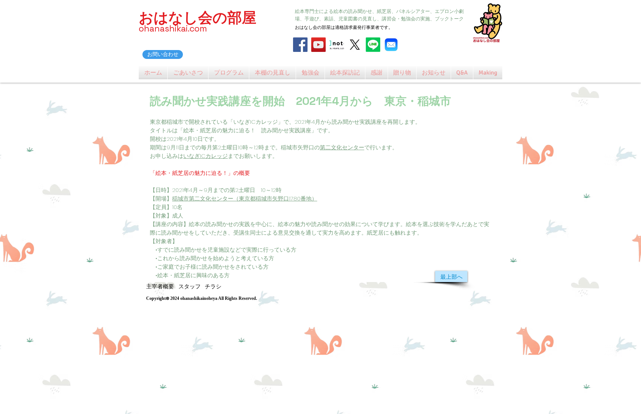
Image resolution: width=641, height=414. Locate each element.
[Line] (373, 44)
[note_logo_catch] (336, 44)
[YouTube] (318, 44)
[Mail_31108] (391, 44)
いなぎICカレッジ (205, 156)
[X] (355, 44)
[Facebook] (300, 44)
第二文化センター (342, 147)
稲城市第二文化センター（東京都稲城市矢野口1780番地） (244, 198)
